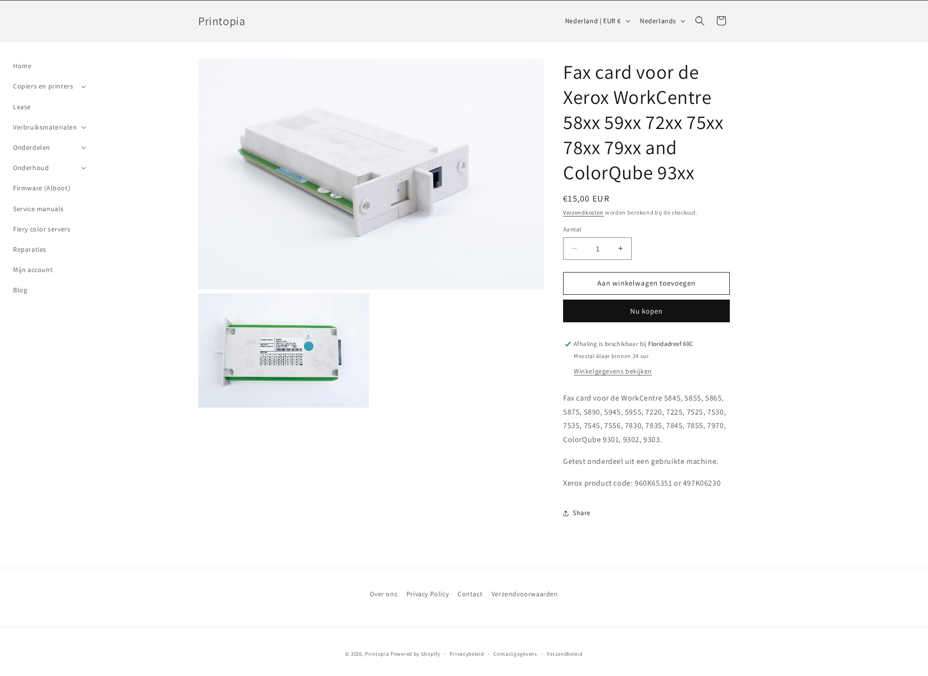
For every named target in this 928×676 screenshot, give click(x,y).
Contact (470, 594)
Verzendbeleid (564, 653)
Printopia (377, 653)
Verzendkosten (583, 212)
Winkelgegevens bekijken (613, 371)
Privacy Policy (427, 594)
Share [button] (582, 512)
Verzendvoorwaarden (525, 594)
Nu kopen (646, 311)
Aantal (572, 229)
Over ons (383, 594)
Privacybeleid (467, 653)
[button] (48, 86)
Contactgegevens (515, 653)
